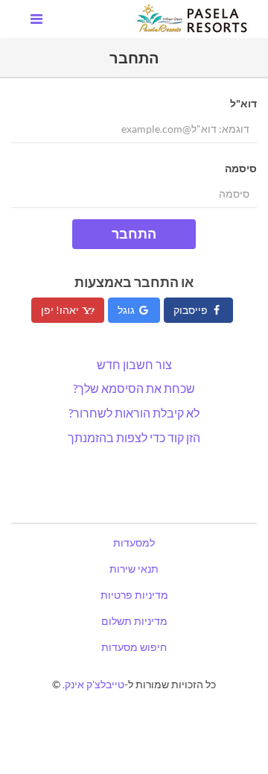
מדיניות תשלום (134, 620)
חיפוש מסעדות (134, 647)
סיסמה (241, 168)
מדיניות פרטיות (134, 594)
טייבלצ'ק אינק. (93, 684)
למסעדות (134, 542)
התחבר (134, 233)
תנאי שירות (134, 568)
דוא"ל (243, 103)
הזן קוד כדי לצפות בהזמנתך (134, 437)
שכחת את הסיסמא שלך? (134, 388)
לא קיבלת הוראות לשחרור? (134, 413)
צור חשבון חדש (134, 364)
